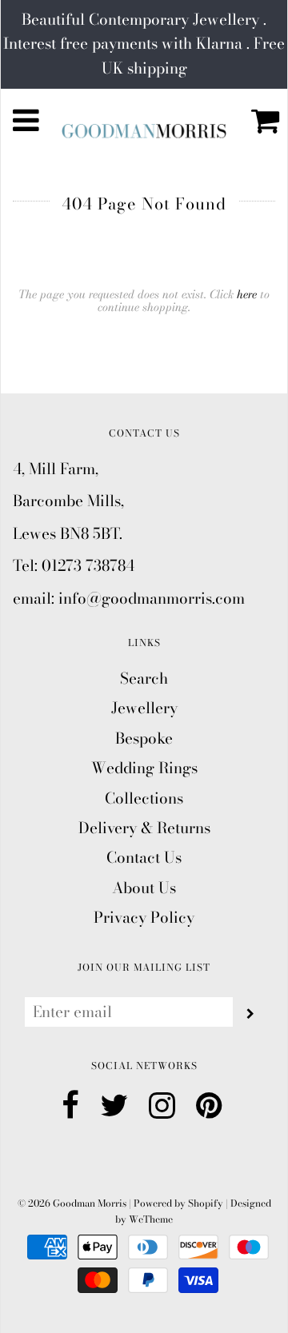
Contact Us (144, 857)
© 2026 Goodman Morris (72, 1203)
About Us (144, 888)
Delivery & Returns (144, 828)
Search (144, 678)
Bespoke (144, 738)
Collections (144, 798)
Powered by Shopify (178, 1203)
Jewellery (144, 708)
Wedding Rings (144, 768)
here (247, 294)
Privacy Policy (144, 917)
